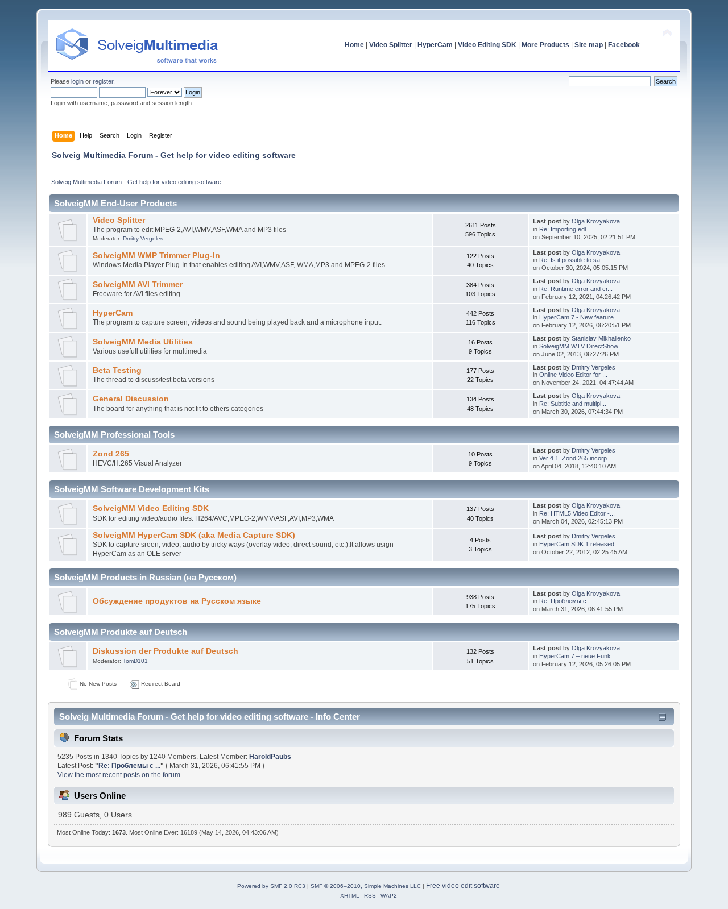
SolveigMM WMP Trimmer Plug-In (156, 255)
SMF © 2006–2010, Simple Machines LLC (366, 886)
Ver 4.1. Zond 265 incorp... (575, 458)
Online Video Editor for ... (573, 374)
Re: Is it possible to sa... (572, 259)
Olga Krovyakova (596, 221)
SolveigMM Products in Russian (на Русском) (145, 577)
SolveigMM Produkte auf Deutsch (120, 632)
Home (354, 45)
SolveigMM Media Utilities (143, 342)
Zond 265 (111, 454)
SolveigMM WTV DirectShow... (581, 346)
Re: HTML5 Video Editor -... (577, 513)
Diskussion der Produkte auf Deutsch (165, 651)
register (103, 81)
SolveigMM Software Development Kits (131, 489)
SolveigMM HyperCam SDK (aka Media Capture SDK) (194, 535)
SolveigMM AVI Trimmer (138, 284)
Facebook (624, 45)
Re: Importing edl (562, 229)
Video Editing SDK (487, 45)
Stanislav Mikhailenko (601, 338)
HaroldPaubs (270, 757)
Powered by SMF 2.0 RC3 (271, 886)
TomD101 (135, 661)
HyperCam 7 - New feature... (579, 317)
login (77, 81)
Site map (588, 45)
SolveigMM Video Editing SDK (151, 508)
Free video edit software (463, 886)
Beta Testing (117, 370)
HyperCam (435, 45)
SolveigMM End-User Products (115, 203)
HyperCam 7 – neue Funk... (577, 656)
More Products (545, 45)
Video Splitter (390, 45)
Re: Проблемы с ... (566, 600)
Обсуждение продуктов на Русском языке (177, 601)
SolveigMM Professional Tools (114, 434)
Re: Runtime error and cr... (576, 288)
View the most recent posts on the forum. (119, 775)
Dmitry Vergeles (143, 238)
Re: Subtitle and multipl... (572, 403)
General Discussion (131, 399)
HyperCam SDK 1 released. (577, 544)
